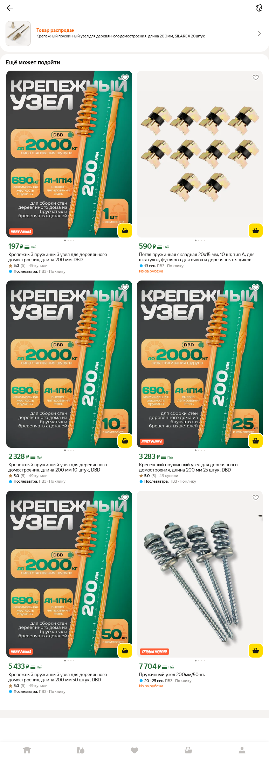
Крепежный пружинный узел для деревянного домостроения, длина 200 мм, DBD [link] (57, 257)
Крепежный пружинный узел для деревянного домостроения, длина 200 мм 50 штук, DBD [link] (57, 677)
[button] (10, 8)
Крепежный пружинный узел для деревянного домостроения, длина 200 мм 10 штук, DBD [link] (57, 467)
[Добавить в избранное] (125, 77)
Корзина (188, 750)
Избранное (134, 750)
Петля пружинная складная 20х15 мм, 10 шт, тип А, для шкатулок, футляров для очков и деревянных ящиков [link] (197, 257)
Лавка (81, 750)
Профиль (242, 750)
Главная (27, 750)
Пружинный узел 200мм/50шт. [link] (172, 674)
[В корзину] (125, 230)
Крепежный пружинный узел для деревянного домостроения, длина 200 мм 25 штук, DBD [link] (188, 467)
